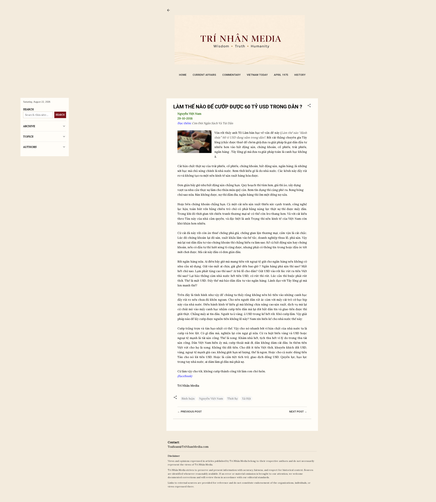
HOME (182, 74)
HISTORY (300, 74)
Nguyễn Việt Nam (211, 398)
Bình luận (188, 398)
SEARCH (60, 114)
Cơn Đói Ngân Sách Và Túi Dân (212, 123)
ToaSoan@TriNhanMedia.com (188, 447)
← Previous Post (189, 411)
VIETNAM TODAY (257, 74)
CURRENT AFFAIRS (204, 74)
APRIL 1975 (281, 74)
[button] (309, 106)
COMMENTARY (231, 74)
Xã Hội (246, 398)
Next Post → (298, 411)
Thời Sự (232, 398)
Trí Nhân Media (188, 385)
